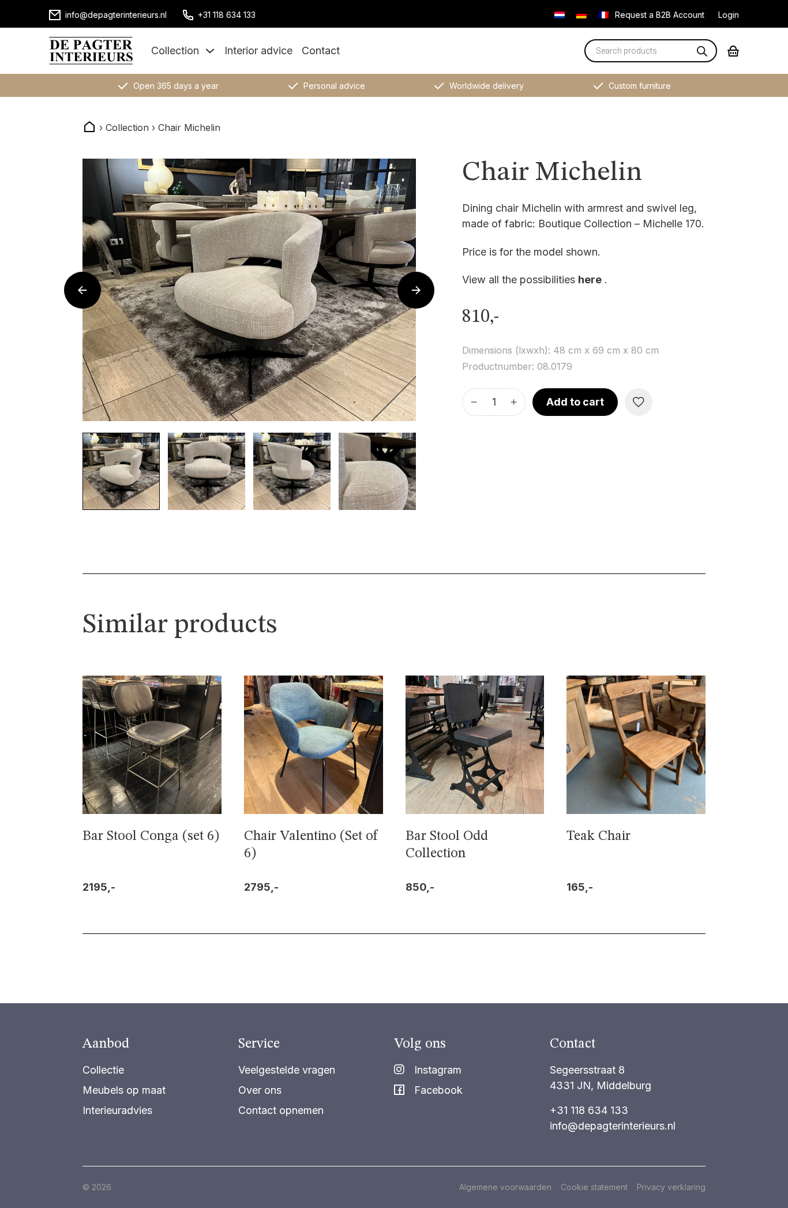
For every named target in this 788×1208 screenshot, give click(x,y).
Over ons (260, 1090)
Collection (175, 50)
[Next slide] (415, 290)
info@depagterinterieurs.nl (613, 1126)
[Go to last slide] (82, 290)
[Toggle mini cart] (733, 51)
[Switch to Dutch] (560, 14)
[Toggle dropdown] (210, 51)
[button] (121, 471)
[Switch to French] (603, 14)
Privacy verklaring (671, 1187)
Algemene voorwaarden (505, 1187)
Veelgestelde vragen (286, 1070)
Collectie (103, 1070)
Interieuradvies (117, 1110)
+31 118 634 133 (589, 1110)
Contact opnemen (281, 1110)
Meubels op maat (124, 1090)
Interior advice (258, 50)
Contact (321, 50)
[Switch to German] (581, 14)
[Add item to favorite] (638, 402)
